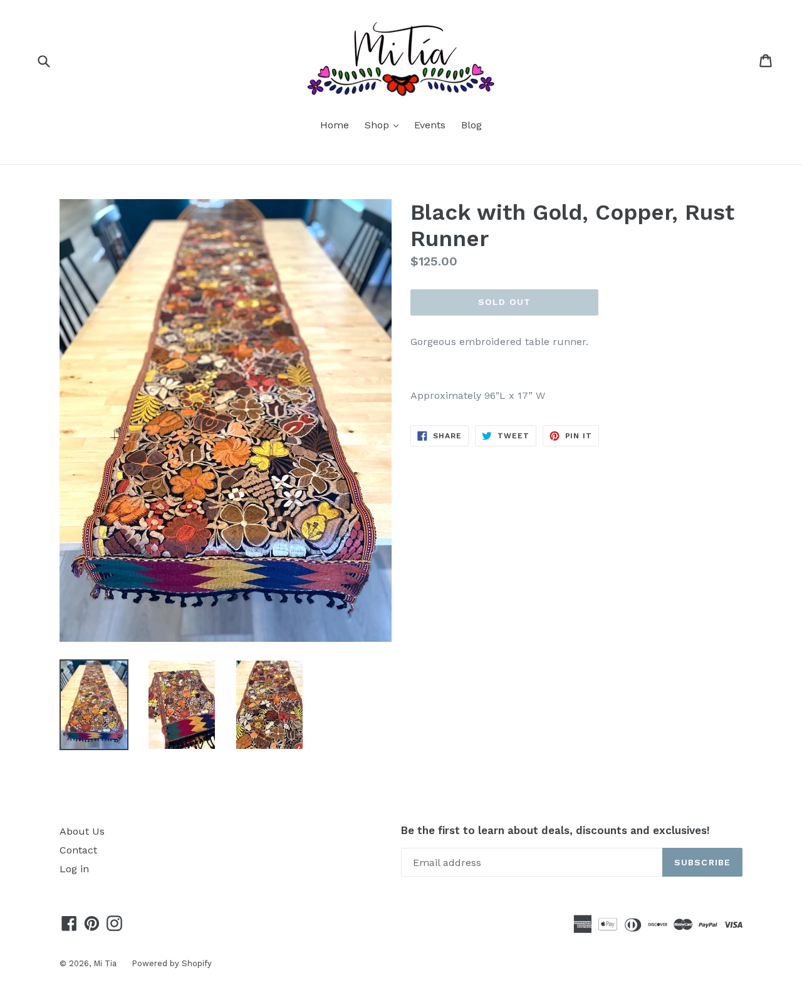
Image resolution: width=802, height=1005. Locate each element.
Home (334, 125)
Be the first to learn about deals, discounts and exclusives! (555, 830)
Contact (78, 850)
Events (429, 125)
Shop (385, 124)
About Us (82, 831)
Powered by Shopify (172, 963)
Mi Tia (106, 963)
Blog (471, 125)
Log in (74, 869)
